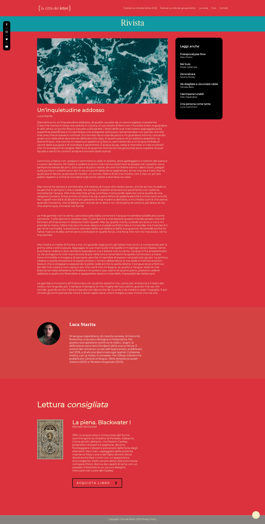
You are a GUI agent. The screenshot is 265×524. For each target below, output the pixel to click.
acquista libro (93, 482)
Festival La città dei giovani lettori (178, 8)
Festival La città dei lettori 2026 (140, 8)
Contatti (223, 8)
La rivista (203, 8)
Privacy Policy (149, 519)
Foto (213, 8)
